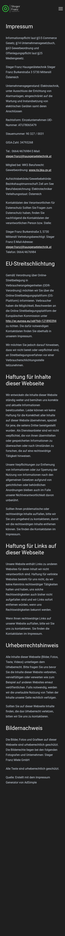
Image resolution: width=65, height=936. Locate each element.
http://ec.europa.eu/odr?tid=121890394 (31, 321)
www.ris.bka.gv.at (40, 170)
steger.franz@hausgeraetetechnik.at (28, 156)
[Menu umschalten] (60, 8)
